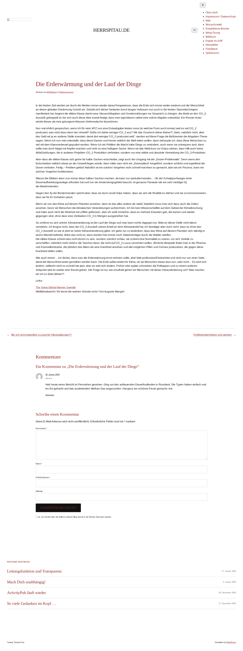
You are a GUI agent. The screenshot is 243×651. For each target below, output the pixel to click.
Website (39, 491)
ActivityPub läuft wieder (26, 592)
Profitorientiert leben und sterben (213, 334)
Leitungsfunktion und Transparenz (34, 571)
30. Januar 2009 (52, 374)
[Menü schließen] (203, 5)
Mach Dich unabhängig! (26, 582)
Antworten (49, 395)
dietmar (48, 378)
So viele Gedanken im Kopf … (31, 603)
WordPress (231, 642)
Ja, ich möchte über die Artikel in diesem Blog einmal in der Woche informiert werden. (75, 517)
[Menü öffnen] (194, 30)
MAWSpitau (52, 92)
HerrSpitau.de (111, 30)
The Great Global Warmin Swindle (56, 287)
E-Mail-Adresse (43, 477)
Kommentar (41, 428)
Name (39, 464)
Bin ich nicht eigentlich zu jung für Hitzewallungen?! (41, 334)
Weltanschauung (66, 92)
